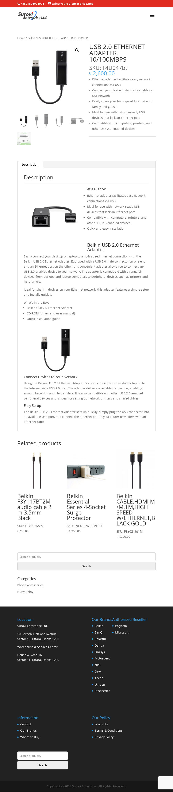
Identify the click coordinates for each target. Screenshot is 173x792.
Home (21, 38)
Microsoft (121, 632)
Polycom (121, 626)
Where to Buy (29, 737)
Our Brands (28, 730)
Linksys (100, 652)
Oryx (98, 671)
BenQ (99, 632)
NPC (98, 665)
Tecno (99, 678)
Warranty (101, 724)
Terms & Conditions (109, 730)
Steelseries (102, 691)
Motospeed (103, 658)
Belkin (31, 38)
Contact (25, 724)
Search (86, 566)
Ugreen (100, 684)
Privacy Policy (104, 737)
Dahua (99, 645)
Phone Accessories (30, 585)
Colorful (100, 639)
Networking (25, 592)
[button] (77, 50)
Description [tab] (30, 164)
